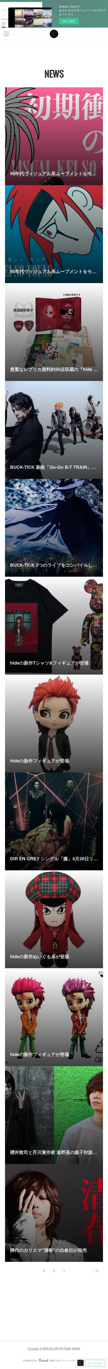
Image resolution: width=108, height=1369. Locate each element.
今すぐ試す (69, 21)
